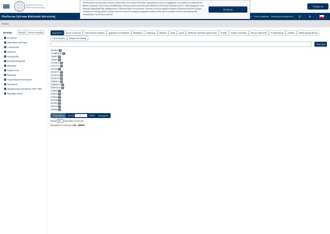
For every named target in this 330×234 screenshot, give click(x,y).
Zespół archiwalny (77, 38)
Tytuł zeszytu (58, 38)
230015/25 (56, 87)
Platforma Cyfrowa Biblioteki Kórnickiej (28, 16)
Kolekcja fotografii (16, 61)
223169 (54, 69)
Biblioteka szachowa (17, 42)
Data (172, 32)
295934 (54, 106)
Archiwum (12, 37)
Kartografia (12, 56)
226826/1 (55, 81)
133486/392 (56, 53)
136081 (54, 59)
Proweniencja (277, 32)
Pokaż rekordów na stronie (67, 120)
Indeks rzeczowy (238, 32)
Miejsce (163, 32)
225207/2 (55, 75)
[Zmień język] (323, 16)
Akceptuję (228, 9)
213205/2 (55, 62)
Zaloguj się (318, 6)
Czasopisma (13, 47)
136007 (54, 56)
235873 (54, 94)
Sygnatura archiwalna (118, 32)
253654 (54, 97)
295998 (54, 109)
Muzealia (11, 65)
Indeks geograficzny (308, 32)
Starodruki (12, 84)
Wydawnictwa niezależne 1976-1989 (24, 88)
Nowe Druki (13, 70)
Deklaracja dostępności (282, 16)
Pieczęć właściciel (258, 32)
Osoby (224, 32)
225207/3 (55, 78)
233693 (54, 90)
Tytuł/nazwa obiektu (95, 32)
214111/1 (55, 65)
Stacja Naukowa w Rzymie (19, 79)
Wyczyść (22, 32)
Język (181, 32)
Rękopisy (11, 75)
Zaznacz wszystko (35, 32)
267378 (54, 100)
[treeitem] (23, 38)
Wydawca (137, 32)
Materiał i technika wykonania (202, 32)
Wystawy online (14, 93)
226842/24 (56, 84)
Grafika (290, 32)
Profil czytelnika (261, 16)
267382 (54, 103)
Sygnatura (57, 32)
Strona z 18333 (81, 115)
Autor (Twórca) (73, 32)
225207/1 (55, 72)
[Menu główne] (6, 6)
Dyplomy (11, 51)
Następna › (103, 115)
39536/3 (54, 50)
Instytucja (150, 32)
